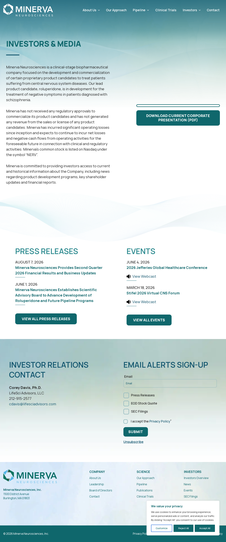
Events (188, 490)
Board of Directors (100, 490)
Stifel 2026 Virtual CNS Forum (153, 293)
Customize (162, 528)
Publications (145, 490)
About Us (89, 10)
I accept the (150, 421)
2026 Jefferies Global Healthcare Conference (167, 267)
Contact (213, 10)
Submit (135, 431)
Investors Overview (196, 478)
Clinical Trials (165, 10)
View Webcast (144, 276)
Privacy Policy (159, 421)
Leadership (96, 484)
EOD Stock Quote (144, 403)
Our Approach (116, 10)
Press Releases (143, 395)
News (187, 484)
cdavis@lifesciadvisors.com (32, 403)
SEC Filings (139, 411)
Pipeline (139, 10)
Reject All (183, 528)
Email (128, 377)
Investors (190, 10)
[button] (98, 10)
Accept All (204, 528)
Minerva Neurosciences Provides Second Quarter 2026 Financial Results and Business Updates (58, 270)
